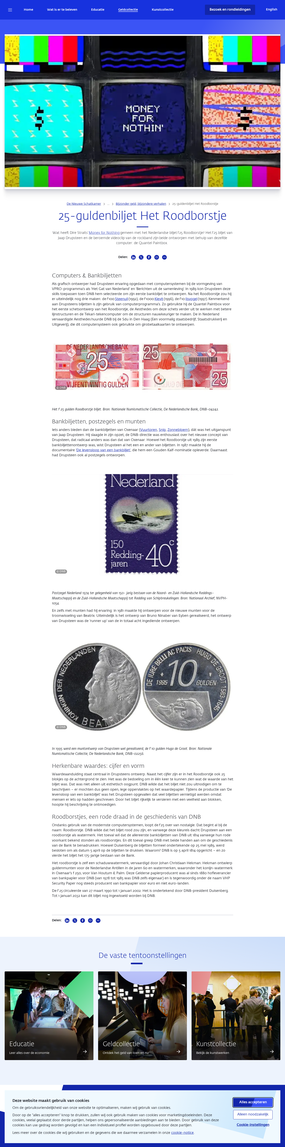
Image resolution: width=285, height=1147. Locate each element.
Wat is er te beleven (62, 9)
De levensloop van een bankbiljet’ (103, 450)
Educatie (97, 9)
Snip (162, 430)
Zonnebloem (178, 430)
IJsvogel (191, 299)
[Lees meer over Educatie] (85, 1051)
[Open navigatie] (10, 10)
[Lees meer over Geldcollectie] (178, 1051)
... (108, 204)
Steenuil (121, 299)
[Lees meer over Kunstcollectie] (272, 1051)
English (271, 9)
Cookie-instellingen (253, 1125)
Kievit (159, 299)
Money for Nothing (104, 233)
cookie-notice (182, 1133)
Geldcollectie (128, 9)
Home (28, 9)
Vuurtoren (148, 430)
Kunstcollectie (163, 9)
